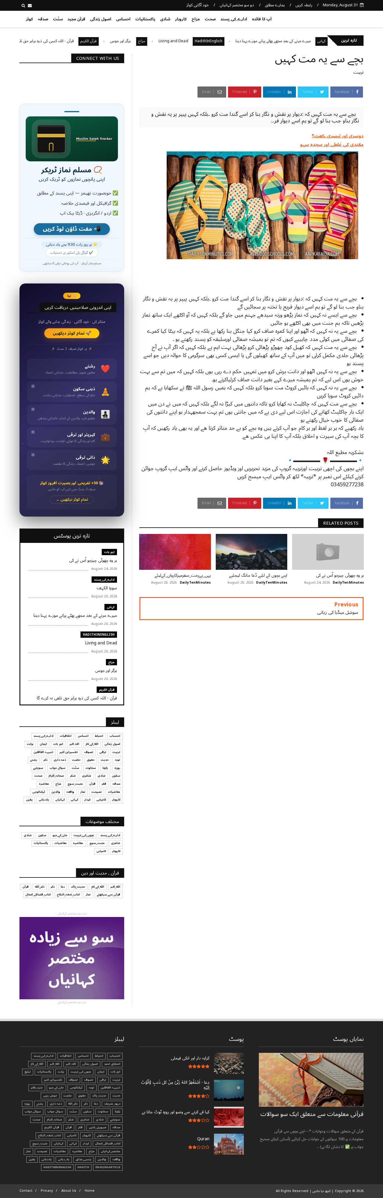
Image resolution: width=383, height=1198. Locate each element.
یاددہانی (44, 800)
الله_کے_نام (92, 744)
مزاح (196, 19)
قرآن (92, 784)
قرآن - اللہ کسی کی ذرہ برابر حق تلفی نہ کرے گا (61, 41)
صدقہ (43, 19)
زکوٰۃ (105, 768)
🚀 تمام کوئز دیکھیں (72, 333)
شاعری (86, 776)
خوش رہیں (50, 1096)
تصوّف (73, 1080)
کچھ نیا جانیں (340, 18)
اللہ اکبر (74, 744)
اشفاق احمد (112, 1064)
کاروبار (181, 19)
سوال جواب (58, 768)
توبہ (117, 760)
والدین (55, 792)
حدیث (105, 760)
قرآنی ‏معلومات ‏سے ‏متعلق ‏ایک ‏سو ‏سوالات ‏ (312, 1114)
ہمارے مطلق (275, 5)
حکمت (76, 760)
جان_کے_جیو (60, 835)
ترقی (103, 752)
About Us (69, 1190)
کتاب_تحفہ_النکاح (68, 895)
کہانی (111, 607)
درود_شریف (112, 1104)
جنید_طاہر (37, 1088)
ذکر (45, 760)
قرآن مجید (76, 19)
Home (90, 1190)
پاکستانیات (145, 19)
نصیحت (97, 792)
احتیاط (99, 736)
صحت (210, 19)
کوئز (29, 19)
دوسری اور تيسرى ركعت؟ (338, 136)
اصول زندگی (100, 19)
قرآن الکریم (113, 41)
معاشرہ (44, 784)
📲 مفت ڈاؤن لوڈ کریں (72, 229)
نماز (82, 792)
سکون (116, 776)
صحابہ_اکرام (56, 776)
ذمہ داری (60, 760)
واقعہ (70, 792)
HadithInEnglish (233, 41)
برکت (30, 744)
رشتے (33, 760)
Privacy (47, 1190)
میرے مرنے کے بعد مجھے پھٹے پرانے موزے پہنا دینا (298, 41)
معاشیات (114, 792)
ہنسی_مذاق (83, 1159)
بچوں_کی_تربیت (84, 835)
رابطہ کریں (303, 5)
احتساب (115, 736)
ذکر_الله (39, 887)
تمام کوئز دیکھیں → (72, 500)
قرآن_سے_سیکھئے (108, 895)
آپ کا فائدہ (261, 19)
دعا (63, 887)
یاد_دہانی (63, 1159)
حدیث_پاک (78, 887)
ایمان (43, 744)
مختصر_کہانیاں (110, 1151)
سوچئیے (38, 768)
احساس (123, 19)
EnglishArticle (107, 1167)
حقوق (91, 760)
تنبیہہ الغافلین (43, 752)
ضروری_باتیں (97, 1127)
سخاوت (91, 768)
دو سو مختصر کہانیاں (237, 5)
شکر (73, 776)
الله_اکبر (115, 887)
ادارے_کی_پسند (234, 19)
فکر (104, 784)
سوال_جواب (33, 1112)
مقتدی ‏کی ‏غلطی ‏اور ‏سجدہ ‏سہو (332, 144)
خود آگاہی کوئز (197, 5)
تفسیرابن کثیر (69, 752)
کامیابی (101, 800)
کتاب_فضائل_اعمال (38, 895)
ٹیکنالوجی (39, 792)
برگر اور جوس (146, 41)
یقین (29, 800)
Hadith (83, 1167)
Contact (25, 1190)
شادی (165, 19)
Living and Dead (198, 41)
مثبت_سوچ (75, 784)
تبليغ (28, 1072)
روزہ (117, 768)
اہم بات (109, 552)
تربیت (358, 72)
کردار (87, 800)
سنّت (58, 19)
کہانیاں (60, 800)
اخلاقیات (66, 736)
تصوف (88, 752)
